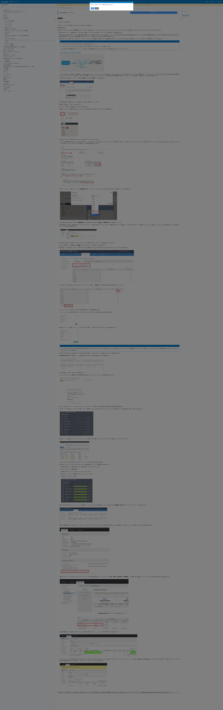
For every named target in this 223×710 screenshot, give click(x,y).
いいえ (96, 8)
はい (92, 8)
